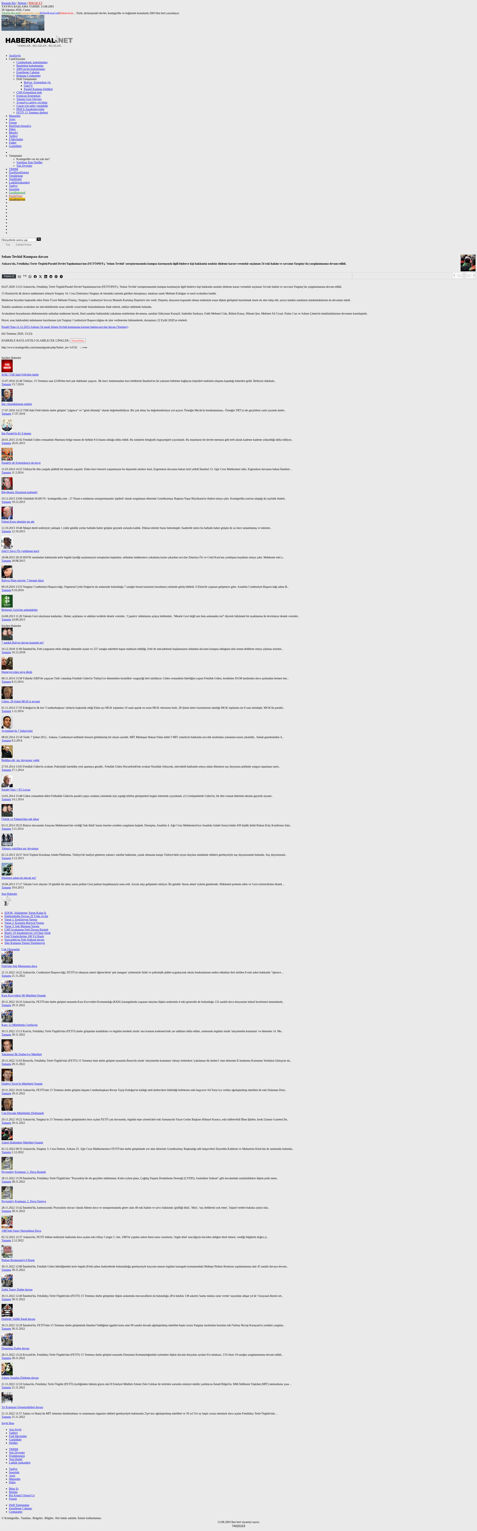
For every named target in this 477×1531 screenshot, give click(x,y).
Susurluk (14, 189)
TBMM (13, 169)
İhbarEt (13, 132)
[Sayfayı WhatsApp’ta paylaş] (30, 276)
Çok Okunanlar (10, 949)
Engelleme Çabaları (28, 72)
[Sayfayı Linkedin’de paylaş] (46, 276)
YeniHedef (15, 179)
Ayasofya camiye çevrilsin (31, 102)
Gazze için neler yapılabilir (32, 105)
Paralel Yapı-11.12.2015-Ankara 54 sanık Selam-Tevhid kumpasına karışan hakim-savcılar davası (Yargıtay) (64, 326)
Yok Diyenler (24, 165)
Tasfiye (13, 185)
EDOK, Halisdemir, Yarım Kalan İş (25, 912)
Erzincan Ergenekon (28, 95)
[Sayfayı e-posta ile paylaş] (19, 276)
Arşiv (12, 119)
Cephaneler (15, 1511)
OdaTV (28, 85)
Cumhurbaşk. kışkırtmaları (32, 62)
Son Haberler (9, 893)
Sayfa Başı (7, 1423)
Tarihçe (13, 136)
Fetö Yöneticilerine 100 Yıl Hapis (24, 936)
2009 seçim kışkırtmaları (30, 69)
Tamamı (6, 384)
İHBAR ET (35, 3)
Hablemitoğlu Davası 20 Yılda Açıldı (26, 916)
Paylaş (8, 276)
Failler (12, 142)
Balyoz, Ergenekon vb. (37, 82)
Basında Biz (8, 3)
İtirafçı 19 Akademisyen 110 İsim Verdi (27, 932)
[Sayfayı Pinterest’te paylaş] (56, 276)
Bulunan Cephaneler (28, 75)
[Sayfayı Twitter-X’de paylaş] (40, 276)
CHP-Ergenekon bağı (29, 92)
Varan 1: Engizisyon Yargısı (20, 919)
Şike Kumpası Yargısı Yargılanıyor (24, 943)
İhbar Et (13, 1488)
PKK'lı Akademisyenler (30, 109)
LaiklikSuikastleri (19, 182)
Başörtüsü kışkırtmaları (29, 65)
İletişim (22, 3)
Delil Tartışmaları (19, 1505)
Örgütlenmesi (17, 1455)
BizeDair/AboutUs (20, 125)
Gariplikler (15, 146)
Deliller (13, 1442)
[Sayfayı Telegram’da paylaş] (61, 276)
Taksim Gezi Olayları (29, 99)
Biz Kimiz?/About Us (22, 1495)
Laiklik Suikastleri (19, 1462)
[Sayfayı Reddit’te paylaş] (51, 276)
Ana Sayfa (15, 1429)
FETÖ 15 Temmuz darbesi (32, 112)
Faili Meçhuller (18, 1436)
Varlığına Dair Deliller (29, 162)
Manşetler (14, 115)
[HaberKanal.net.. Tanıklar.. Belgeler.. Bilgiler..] (38, 46)
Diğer (12, 129)
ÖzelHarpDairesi (19, 172)
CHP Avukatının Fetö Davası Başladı (26, 929)
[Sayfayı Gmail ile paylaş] (25, 276)
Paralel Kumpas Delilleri (38, 89)
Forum (13, 122)
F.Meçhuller (16, 139)
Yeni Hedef (15, 1459)
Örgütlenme (16, 175)
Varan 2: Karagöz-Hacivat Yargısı (24, 922)
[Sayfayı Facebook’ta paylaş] (35, 276)
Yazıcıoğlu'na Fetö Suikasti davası (24, 939)
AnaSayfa (15, 55)
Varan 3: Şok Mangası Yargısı (21, 926)
